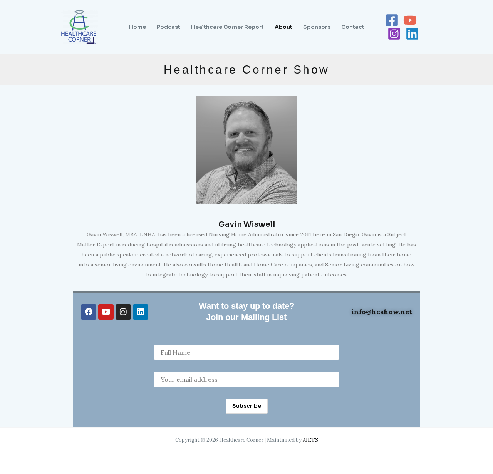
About (283, 26)
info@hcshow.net (380, 311)
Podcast (168, 26)
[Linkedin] (412, 33)
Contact (352, 26)
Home (137, 26)
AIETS (310, 440)
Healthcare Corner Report (227, 26)
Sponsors (316, 26)
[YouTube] (410, 20)
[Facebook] (392, 20)
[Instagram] (394, 33)
